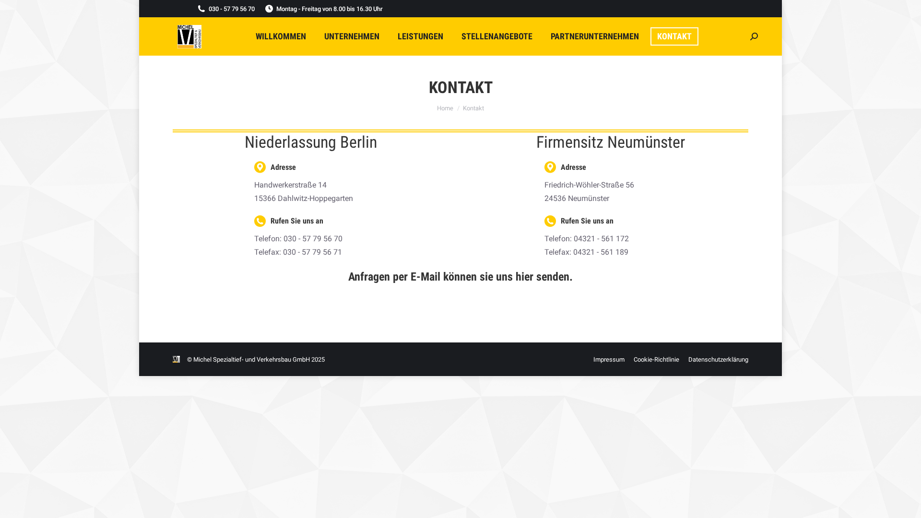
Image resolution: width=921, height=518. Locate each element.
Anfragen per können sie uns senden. (460, 276)
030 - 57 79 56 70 (232, 8)
